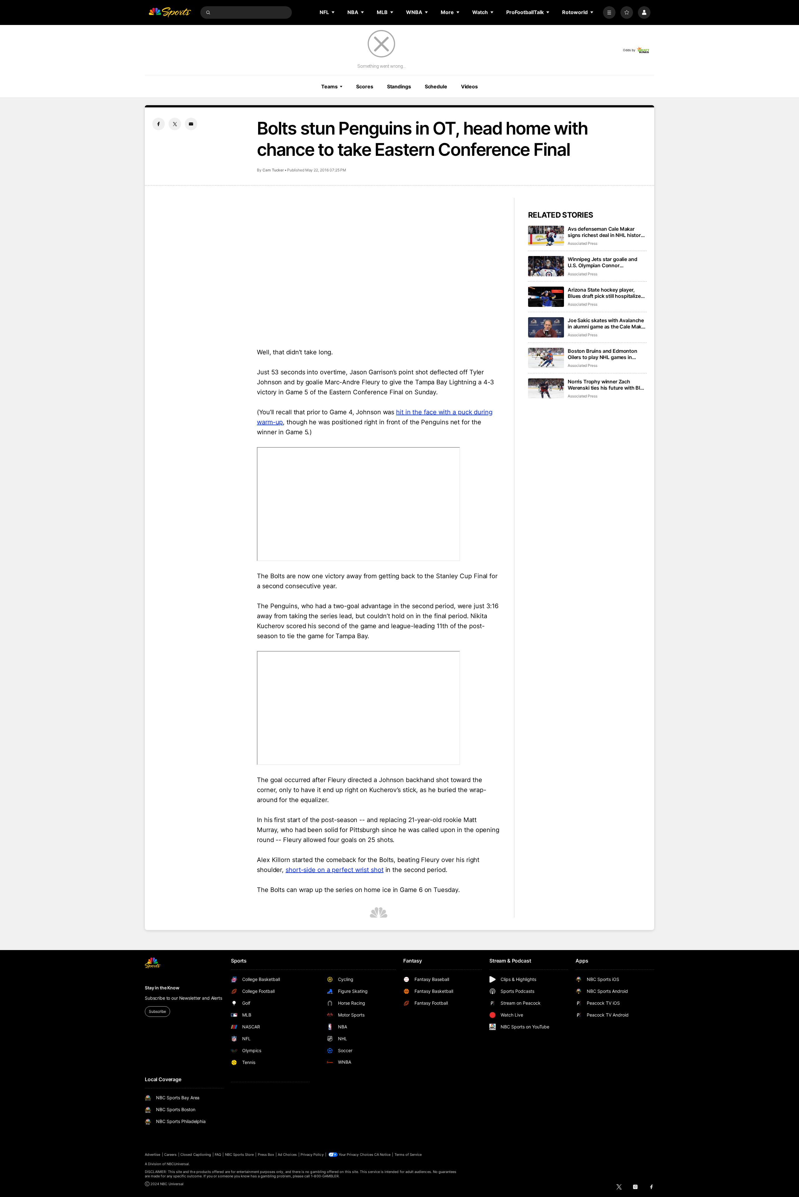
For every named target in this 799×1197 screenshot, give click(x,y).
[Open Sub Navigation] (333, 12)
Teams (329, 86)
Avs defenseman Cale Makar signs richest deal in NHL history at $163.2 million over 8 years (606, 232)
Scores (364, 86)
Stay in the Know (162, 987)
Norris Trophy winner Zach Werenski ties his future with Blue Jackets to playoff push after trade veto (607, 384)
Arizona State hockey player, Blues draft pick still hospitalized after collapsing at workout (606, 293)
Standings (399, 86)
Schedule (436, 86)
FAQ (218, 1154)
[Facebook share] (158, 124)
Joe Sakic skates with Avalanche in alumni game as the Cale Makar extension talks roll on (607, 323)
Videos (469, 86)
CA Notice (382, 1154)
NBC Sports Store (239, 1154)
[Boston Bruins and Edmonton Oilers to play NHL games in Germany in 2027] (546, 358)
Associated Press (582, 243)
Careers (170, 1154)
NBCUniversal (178, 1164)
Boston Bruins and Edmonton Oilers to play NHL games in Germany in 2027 (602, 354)
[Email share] (191, 124)
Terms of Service (408, 1154)
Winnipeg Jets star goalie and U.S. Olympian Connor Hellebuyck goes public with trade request (602, 262)
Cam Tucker (273, 170)
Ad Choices (287, 1154)
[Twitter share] (175, 124)
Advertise (152, 1154)
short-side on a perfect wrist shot (335, 870)
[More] (609, 12)
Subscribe (157, 1011)
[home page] (170, 12)
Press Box (266, 1154)
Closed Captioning (195, 1154)
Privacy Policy (312, 1154)
